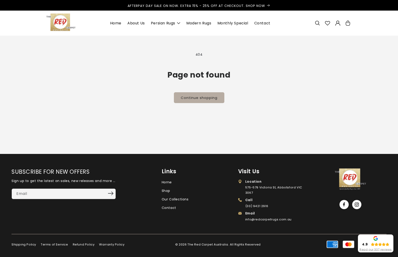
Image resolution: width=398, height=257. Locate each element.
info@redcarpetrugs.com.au (268, 219)
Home (167, 182)
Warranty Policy (111, 244)
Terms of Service (54, 244)
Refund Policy (84, 244)
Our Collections (175, 199)
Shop (166, 190)
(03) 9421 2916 (256, 206)
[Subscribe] (111, 193)
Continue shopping (199, 97)
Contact (169, 207)
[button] (317, 23)
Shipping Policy (24, 244)
